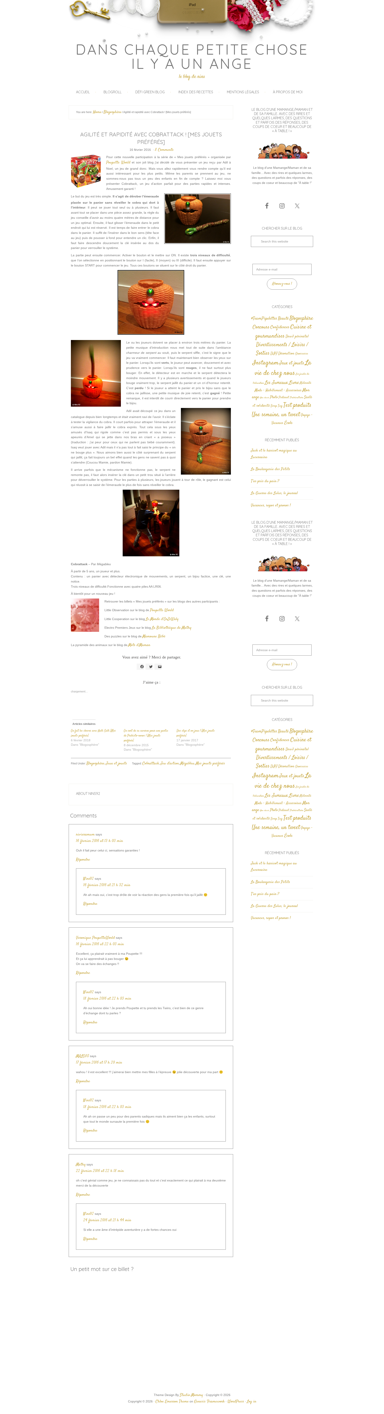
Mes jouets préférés (210, 763)
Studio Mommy (191, 1395)
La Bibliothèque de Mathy (171, 628)
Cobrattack (150, 763)
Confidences (280, 327)
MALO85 (82, 1056)
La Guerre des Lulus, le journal (274, 493)
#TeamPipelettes (264, 319)
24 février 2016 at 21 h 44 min (107, 1220)
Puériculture (296, 398)
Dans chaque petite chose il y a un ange (192, 56)
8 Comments (164, 150)
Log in (251, 1401)
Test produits (297, 405)
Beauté (283, 319)
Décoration (286, 353)
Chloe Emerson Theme (172, 1401)
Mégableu (187, 763)
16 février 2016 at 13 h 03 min (99, 841)
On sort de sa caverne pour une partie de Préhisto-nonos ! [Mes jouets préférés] (146, 736)
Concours (261, 327)
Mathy (81, 1164)
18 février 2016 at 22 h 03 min (107, 999)
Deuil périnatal (297, 336)
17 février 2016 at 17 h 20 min (99, 1063)
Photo (274, 397)
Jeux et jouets (116, 763)
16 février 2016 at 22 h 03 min (100, 944)
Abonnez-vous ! (282, 283)
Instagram (265, 362)
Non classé (264, 397)
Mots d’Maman (139, 645)
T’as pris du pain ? (265, 481)
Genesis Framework (209, 1401)
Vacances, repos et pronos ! (271, 505)
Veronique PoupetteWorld (95, 938)
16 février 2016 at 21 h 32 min (106, 885)
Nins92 (88, 879)
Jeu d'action (169, 763)
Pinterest (284, 397)
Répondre (83, 860)
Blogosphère (95, 763)
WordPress (236, 1401)
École (288, 423)
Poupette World (118, 162)
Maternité (305, 383)
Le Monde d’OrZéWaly (162, 619)
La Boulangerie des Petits (270, 469)
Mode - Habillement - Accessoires (278, 390)
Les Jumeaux (276, 382)
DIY (273, 353)
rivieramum (85, 834)
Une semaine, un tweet (276, 415)
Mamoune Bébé (154, 636)
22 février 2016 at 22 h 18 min (100, 1171)
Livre (294, 382)
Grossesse (301, 353)
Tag (280, 405)
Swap (274, 406)
